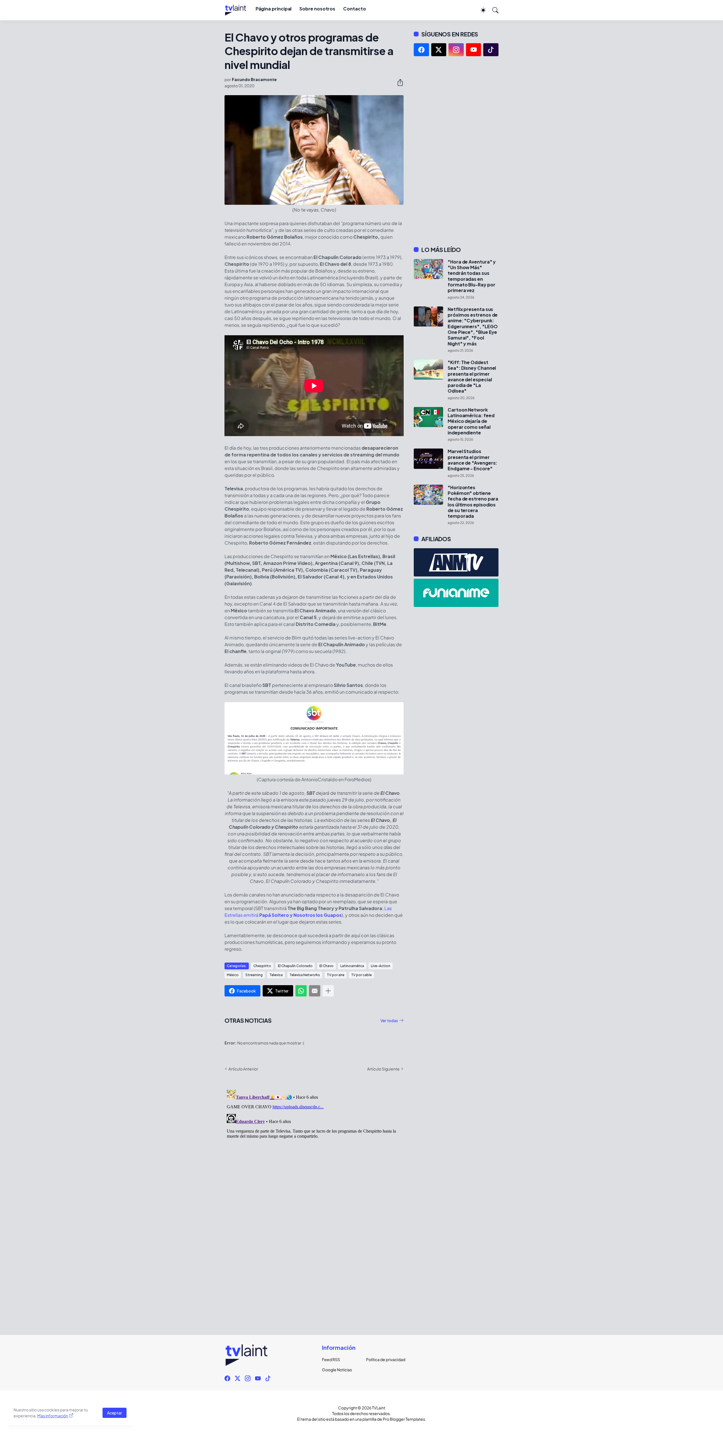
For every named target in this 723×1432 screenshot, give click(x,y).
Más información (52, 1415)
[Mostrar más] (328, 990)
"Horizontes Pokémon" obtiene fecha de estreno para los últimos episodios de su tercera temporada (473, 502)
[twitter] (439, 49)
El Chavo (326, 966)
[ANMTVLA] (456, 562)
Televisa (276, 975)
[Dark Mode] (480, 10)
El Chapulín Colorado (295, 966)
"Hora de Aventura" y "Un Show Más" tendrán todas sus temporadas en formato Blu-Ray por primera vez (472, 276)
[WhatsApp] (301, 990)
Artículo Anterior (243, 1068)
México (233, 975)
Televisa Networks (304, 975)
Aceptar (114, 1412)
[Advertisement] (456, 151)
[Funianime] (456, 593)
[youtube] (473, 49)
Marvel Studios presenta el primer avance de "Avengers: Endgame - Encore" (472, 460)
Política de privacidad (383, 1359)
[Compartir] (398, 82)
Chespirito (262, 966)
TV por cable (361, 975)
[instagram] (456, 49)
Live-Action (380, 966)
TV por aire (335, 975)
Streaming (254, 975)
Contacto (354, 9)
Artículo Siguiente (383, 1068)
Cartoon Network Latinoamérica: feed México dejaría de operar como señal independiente (471, 421)
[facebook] (421, 49)
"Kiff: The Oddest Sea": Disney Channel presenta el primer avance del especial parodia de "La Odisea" (472, 377)
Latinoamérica (352, 966)
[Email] (314, 990)
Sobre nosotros (317, 9)
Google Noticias (337, 1369)
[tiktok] (490, 49)
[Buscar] (492, 10)
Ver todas (389, 1020)
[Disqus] (314, 1158)
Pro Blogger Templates (404, 1419)
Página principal (274, 9)
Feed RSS (331, 1359)
